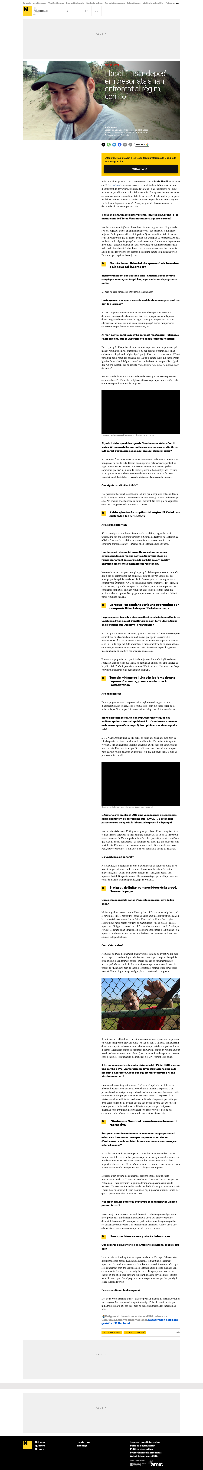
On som (39, 1449)
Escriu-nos (83, 1442)
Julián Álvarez (134, 3)
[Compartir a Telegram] (114, 145)
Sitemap (82, 1446)
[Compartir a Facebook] (119, 145)
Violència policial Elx (153, 3)
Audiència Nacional (111, 1332)
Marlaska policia (94, 3)
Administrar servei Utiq (144, 1456)
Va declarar (114, 185)
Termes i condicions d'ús (145, 1442)
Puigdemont (172, 3)
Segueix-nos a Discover (34, 3)
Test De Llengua (56, 3)
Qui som (40, 1442)
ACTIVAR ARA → (140, 169)
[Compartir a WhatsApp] (109, 145)
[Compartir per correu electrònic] (125, 145)
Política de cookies (141, 1449)
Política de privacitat (142, 1446)
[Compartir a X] (103, 145)
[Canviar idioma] (87, 11)
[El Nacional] (27, 11)
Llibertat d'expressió (134, 1332)
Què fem (40, 1446)
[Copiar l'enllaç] (130, 145)
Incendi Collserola (75, 3)
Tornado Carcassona (115, 3)
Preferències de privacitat (145, 1453)
